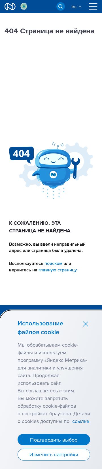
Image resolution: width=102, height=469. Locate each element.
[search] (60, 6)
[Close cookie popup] (85, 323)
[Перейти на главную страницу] (10, 6)
